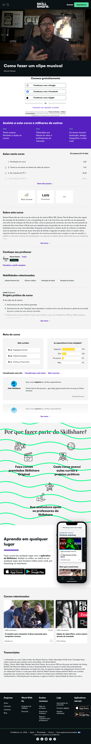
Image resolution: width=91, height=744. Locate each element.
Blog (5, 713)
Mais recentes (53, 373)
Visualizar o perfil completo (14, 265)
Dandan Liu (9, 641)
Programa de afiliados (26, 707)
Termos (51, 732)
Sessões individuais (60, 712)
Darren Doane (10, 71)
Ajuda (32, 732)
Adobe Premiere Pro (12, 280)
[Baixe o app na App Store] (80, 708)
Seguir (24, 256)
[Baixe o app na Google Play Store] (80, 714)
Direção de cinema (67, 280)
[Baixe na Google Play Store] (35, 572)
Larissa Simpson (14, 415)
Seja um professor (42, 707)
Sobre (6, 703)
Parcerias (24, 711)
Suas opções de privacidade (66, 732)
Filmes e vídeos (30, 280)
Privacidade (41, 732)
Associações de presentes (62, 704)
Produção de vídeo (48, 280)
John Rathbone (14, 388)
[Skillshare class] (29, 614)
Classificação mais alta (12, 373)
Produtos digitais (63, 708)
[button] (3, 4)
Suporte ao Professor (43, 712)
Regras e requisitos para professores (44, 718)
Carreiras (7, 706)
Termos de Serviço (54, 112)
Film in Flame (61, 641)
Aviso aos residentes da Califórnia (46, 735)
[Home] (43, 5)
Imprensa (7, 709)
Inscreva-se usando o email (46, 107)
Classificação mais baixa (35, 373)
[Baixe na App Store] (13, 572)
